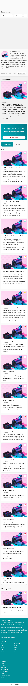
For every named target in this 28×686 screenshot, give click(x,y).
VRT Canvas (17, 643)
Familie (2, 673)
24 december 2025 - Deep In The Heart (12, 607)
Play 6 (2, 651)
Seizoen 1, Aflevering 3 (8, 490)
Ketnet (2, 654)
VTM (2, 645)
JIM (15, 658)
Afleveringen (7, 144)
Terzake (3, 665)
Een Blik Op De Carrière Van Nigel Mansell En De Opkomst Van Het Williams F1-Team (14, 307)
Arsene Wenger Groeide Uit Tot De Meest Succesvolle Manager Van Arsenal (14, 201)
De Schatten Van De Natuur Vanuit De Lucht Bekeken (14, 167)
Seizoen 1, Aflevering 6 (8, 400)
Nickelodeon (17, 656)
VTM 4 (15, 649)
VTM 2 (15, 647)
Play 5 (2, 647)
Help (7, 635)
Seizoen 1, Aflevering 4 (8, 459)
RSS (21, 635)
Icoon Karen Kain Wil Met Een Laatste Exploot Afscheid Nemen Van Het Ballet (14, 271)
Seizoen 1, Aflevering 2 (8, 519)
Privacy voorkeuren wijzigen (8, 637)
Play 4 (15, 645)
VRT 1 (2, 643)
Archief (18, 144)
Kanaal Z (16, 654)
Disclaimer (12, 635)
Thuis (2, 663)
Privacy (17, 635)
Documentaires (22, 73)
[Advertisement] (14, 34)
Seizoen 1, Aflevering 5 (8, 431)
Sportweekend (4, 669)
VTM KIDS (3, 656)
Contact (3, 635)
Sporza (15, 651)
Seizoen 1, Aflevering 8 (8, 341)
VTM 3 (2, 649)
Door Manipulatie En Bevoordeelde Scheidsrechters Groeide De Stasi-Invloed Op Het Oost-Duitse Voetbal (14, 235)
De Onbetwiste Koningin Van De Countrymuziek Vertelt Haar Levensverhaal (13, 105)
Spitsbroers (3, 677)
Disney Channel (4, 658)
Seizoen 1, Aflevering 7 (8, 371)
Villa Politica (3, 667)
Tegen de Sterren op (5, 675)
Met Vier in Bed (4, 671)
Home (10, 684)
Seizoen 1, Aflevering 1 (8, 548)
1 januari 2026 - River (8, 578)
